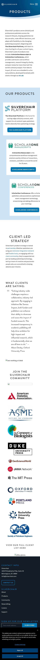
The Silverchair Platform (20, 130)
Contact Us (8, 583)
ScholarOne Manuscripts (23, 169)
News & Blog (6, 604)
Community (6, 600)
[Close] (37, 630)
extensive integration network (23, 251)
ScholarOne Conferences (26, 210)
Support (4, 612)
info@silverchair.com (9, 576)
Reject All (20, 650)
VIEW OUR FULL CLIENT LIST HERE (20, 546)
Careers (4, 608)
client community (12, 256)
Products (5, 596)
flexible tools (13, 253)
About (4, 592)
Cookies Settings (20, 644)
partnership (11, 248)
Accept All (20, 656)
